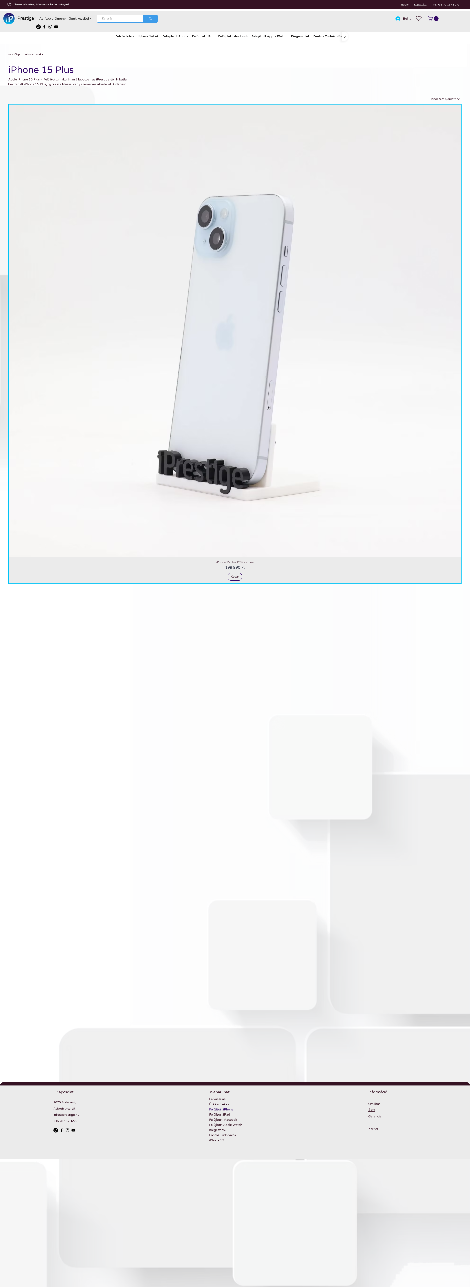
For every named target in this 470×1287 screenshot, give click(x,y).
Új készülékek (219, 1104)
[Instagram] (50, 26)
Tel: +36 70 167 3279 (446, 4)
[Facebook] (44, 26)
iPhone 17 (216, 1140)
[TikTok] (38, 26)
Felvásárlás (217, 1099)
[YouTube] (56, 26)
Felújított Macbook (223, 1120)
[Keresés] (150, 18)
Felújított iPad (219, 1115)
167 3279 (70, 1121)
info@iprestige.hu (66, 1115)
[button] (434, 18)
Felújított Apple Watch (225, 1125)
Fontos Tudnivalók (222, 1135)
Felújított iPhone (221, 1109)
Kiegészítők (217, 1130)
